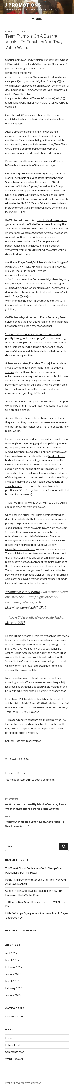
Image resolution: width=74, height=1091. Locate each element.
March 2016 (12, 981)
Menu (38, 18)
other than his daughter (28, 405)
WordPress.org (14, 1058)
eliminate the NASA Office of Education (28, 203)
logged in (25, 779)
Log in (8, 1038)
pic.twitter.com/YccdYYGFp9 (26, 607)
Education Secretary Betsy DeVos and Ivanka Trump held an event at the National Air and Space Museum (35, 178)
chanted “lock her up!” (46, 468)
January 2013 (13, 995)
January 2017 (13, 974)
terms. (58, 724)
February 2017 (13, 967)
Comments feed (14, 1051)
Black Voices (19, 759)
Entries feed (12, 1045)
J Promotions (23, 5)
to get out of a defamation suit (45, 490)
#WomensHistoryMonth (22, 592)
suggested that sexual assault (23, 473)
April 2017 (11, 953)
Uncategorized (14, 1016)
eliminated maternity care (20, 549)
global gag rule (14, 527)
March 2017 (12, 960)
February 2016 (13, 988)
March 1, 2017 (15, 623)
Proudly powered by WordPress (23, 1082)
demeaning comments (39, 460)
